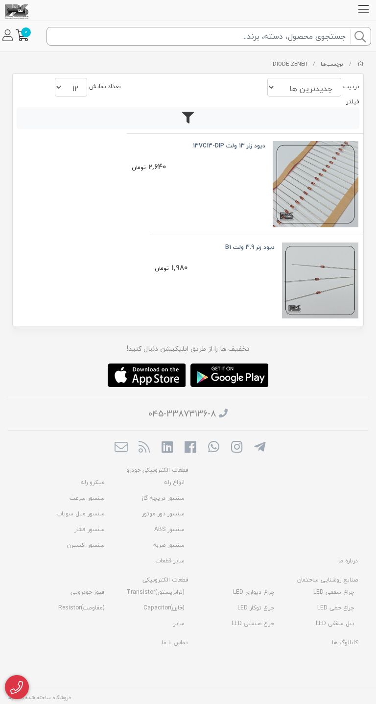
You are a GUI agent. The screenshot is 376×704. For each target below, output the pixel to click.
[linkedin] (167, 447)
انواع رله (174, 482)
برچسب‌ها (332, 64)
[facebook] (190, 447)
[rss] (144, 447)
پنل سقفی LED (335, 623)
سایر (179, 623)
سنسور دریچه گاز (163, 498)
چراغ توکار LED (256, 608)
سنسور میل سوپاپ (80, 514)
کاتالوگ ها (345, 642)
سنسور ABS (169, 529)
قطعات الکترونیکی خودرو (157, 470)
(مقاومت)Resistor (81, 608)
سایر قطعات (170, 561)
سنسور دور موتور (163, 514)
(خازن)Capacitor (164, 608)
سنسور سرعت (87, 498)
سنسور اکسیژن (86, 545)
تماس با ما (175, 642)
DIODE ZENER (290, 64)
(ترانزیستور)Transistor (155, 592)
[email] (121, 447)
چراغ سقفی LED (333, 592)
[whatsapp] (214, 447)
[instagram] (237, 447)
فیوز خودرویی (87, 592)
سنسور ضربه (169, 545)
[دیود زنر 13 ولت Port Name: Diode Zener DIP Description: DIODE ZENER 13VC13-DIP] (315, 183)
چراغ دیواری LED (254, 592)
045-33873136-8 (182, 413)
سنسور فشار (89, 529)
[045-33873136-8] (17, 687)
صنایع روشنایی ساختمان (327, 580)
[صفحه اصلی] (360, 64)
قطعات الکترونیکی (165, 580)
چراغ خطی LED (335, 608)
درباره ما (348, 561)
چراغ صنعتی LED (253, 623)
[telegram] (260, 447)
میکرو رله (93, 482)
